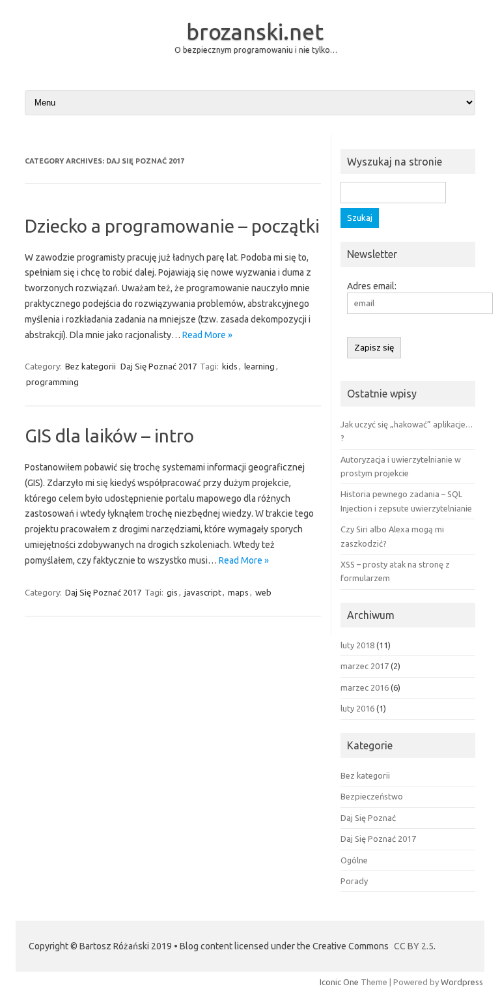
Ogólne (354, 860)
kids (230, 366)
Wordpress (462, 981)
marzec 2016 (364, 687)
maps (238, 592)
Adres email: (371, 286)
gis (172, 592)
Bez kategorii (90, 366)
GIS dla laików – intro (109, 435)
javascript (202, 592)
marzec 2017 (364, 665)
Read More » (207, 335)
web (263, 592)
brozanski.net (255, 31)
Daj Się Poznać (368, 817)
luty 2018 (357, 645)
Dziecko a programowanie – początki (172, 226)
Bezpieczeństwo (371, 796)
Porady (354, 880)
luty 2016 (357, 708)
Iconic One (339, 981)
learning (259, 366)
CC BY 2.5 (414, 946)
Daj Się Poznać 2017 (158, 366)
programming (52, 381)
